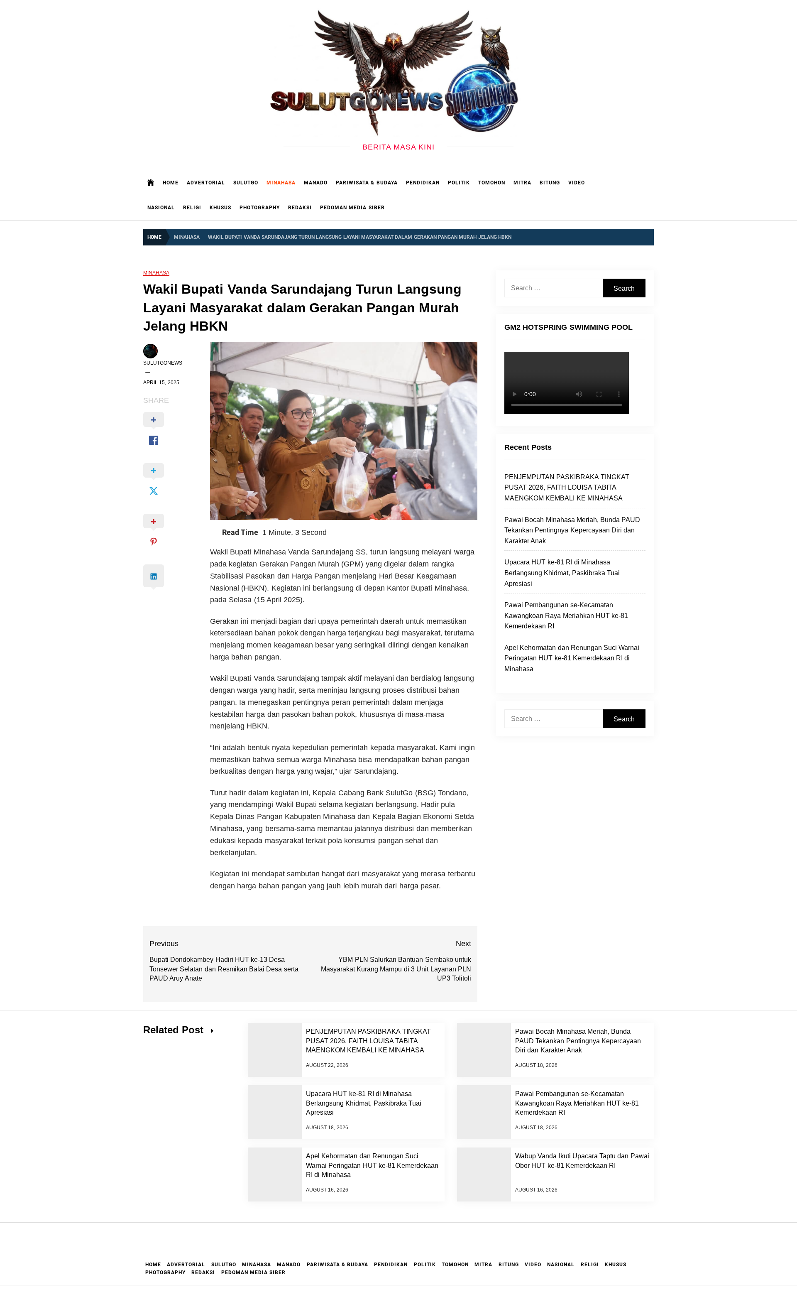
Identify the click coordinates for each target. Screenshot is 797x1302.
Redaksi (300, 208)
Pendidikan (423, 183)
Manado (316, 183)
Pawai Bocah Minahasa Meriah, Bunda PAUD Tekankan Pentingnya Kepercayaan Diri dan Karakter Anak (572, 530)
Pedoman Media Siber (352, 208)
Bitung (550, 183)
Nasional (161, 208)
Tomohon (491, 183)
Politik (459, 183)
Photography (260, 208)
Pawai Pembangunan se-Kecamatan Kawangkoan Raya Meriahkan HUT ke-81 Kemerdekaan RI (566, 615)
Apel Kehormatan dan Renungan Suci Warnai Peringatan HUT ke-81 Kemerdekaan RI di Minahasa (572, 658)
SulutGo (245, 183)
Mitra (522, 183)
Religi (192, 208)
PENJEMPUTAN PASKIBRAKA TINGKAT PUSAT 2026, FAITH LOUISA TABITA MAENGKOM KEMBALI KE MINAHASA (566, 487)
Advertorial (206, 183)
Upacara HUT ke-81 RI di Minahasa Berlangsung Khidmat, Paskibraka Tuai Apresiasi (562, 573)
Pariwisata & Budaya (367, 183)
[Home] (151, 182)
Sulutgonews (162, 363)
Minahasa (281, 183)
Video (576, 183)
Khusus (220, 208)
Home (170, 183)
